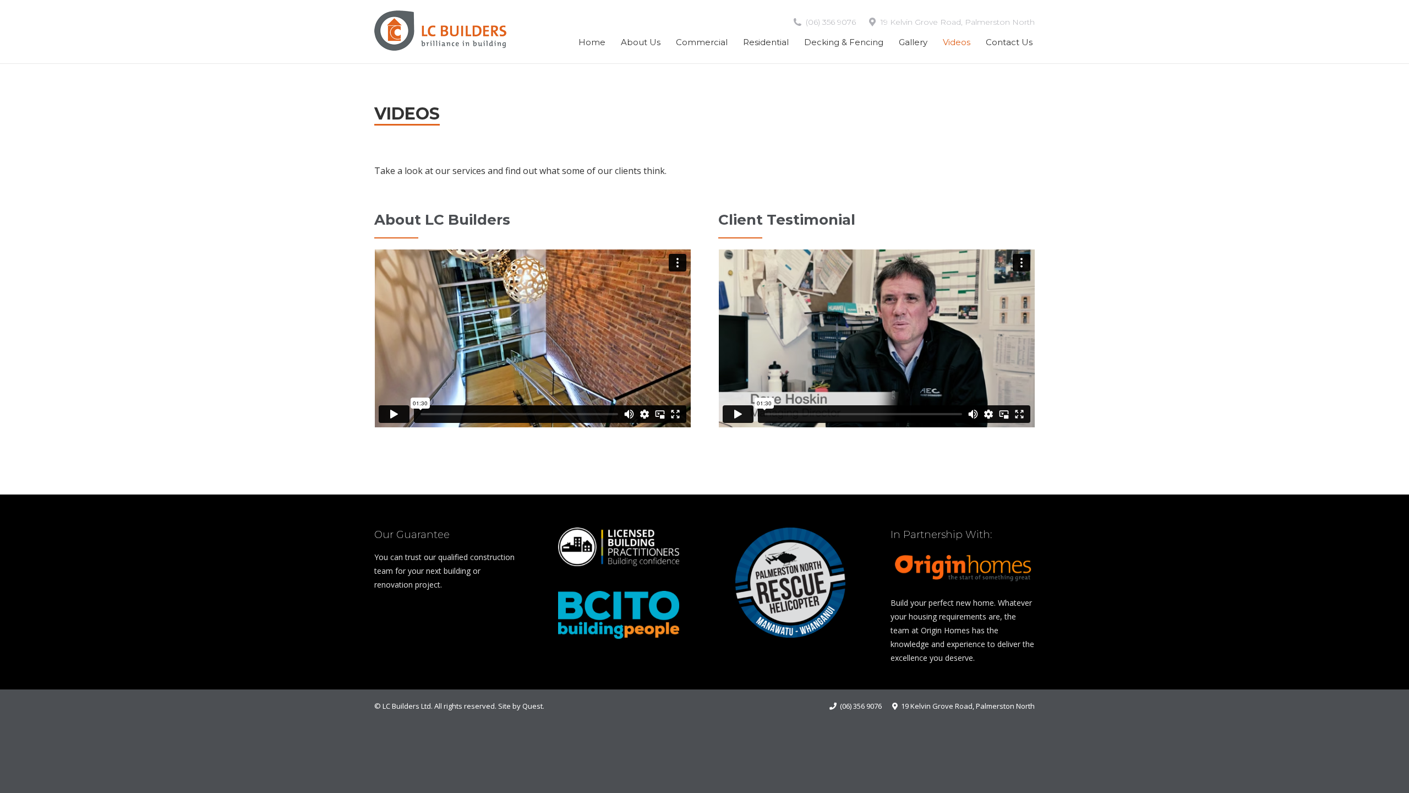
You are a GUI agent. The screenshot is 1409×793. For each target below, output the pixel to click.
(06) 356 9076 (831, 22)
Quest (532, 706)
